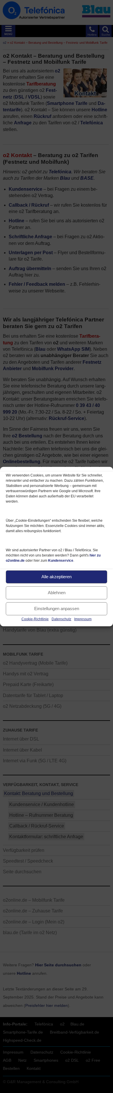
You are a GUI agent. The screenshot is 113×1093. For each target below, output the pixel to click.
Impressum (83, 619)
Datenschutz (61, 619)
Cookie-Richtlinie (35, 619)
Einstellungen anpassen (56, 608)
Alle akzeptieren (56, 576)
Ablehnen (56, 592)
